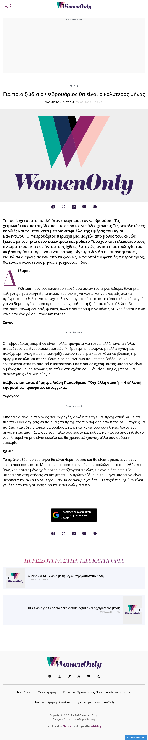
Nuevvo (67, 726)
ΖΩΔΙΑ (74, 86)
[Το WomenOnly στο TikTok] (69, 676)
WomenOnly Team (59, 102)
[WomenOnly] (74, 6)
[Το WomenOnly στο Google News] (88, 676)
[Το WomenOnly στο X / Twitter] (78, 676)
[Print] (95, 207)
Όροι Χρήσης (47, 692)
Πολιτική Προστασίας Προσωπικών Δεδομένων (97, 692)
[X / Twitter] (63, 207)
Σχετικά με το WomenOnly (95, 702)
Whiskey (96, 726)
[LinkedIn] (74, 207)
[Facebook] (53, 207)
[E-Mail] (84, 207)
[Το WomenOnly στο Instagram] (59, 676)
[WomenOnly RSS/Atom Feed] (98, 676)
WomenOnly (74, 663)
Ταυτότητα (25, 692)
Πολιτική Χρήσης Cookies (52, 702)
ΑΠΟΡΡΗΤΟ (138, 737)
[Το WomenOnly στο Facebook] (49, 676)
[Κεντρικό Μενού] (8, 6)
